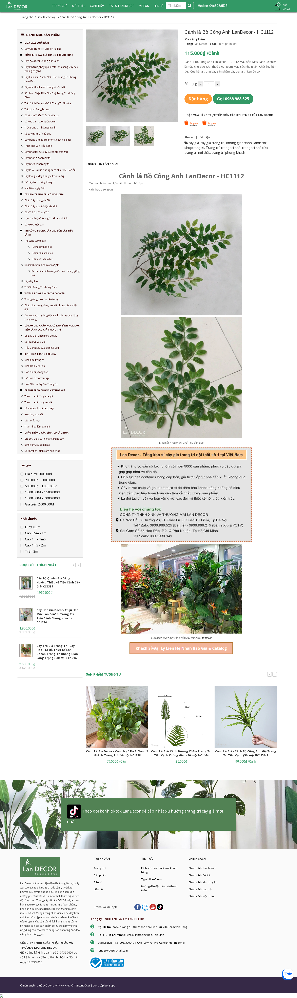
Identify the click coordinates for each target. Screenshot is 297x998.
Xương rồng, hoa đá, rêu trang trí (42, 299)
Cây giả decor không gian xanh (41, 61)
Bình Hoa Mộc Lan (34, 366)
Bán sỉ (97, 882)
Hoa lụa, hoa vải (33, 414)
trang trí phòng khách (228, 152)
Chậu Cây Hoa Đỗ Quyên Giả (40, 206)
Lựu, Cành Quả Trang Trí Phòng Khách (45, 218)
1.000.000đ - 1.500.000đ (42, 492)
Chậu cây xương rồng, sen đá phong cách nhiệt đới (50, 307)
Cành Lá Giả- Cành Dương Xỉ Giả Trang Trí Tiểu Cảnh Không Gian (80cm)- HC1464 (181, 753)
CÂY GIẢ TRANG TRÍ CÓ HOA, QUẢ (44, 194)
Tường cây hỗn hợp (42, 246)
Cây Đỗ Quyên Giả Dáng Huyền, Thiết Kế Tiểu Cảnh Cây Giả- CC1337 (58, 582)
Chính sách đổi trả (199, 875)
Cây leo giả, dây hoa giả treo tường (44, 176)
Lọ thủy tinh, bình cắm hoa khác (42, 451)
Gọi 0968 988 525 (233, 98)
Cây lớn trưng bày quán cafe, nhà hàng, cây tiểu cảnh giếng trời (51, 69)
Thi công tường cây (35, 240)
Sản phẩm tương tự (103, 674)
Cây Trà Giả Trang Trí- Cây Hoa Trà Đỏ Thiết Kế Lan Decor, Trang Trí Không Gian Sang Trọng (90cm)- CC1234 (57, 652)
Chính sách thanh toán (202, 868)
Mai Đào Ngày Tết (34, 188)
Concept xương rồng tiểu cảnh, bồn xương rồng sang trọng (51, 317)
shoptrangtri (194, 147)
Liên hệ (158, 5)
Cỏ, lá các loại (32, 420)
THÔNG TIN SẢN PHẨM (102, 163)
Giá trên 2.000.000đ (39, 504)
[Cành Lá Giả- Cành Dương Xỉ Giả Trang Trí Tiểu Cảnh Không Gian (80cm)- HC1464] (181, 717)
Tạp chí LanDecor (121, 5)
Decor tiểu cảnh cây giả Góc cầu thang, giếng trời (56, 273)
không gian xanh (239, 143)
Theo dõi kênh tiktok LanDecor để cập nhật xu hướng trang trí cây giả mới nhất (145, 816)
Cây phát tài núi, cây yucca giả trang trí (46, 152)
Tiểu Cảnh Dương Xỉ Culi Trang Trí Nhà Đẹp (48, 103)
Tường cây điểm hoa (42, 258)
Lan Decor (206, 638)
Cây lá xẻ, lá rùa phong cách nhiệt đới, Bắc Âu (50, 170)
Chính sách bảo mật (200, 889)
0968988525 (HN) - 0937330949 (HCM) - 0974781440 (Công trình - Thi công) (141, 942)
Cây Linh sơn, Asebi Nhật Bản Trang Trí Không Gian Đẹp (50, 79)
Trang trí (212, 147)
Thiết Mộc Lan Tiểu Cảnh (38, 145)
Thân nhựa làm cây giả (37, 426)
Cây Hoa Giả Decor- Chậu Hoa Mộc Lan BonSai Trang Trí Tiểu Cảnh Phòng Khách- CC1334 (57, 616)
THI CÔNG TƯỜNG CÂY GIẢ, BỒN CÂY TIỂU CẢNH (48, 232)
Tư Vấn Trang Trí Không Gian (40, 287)
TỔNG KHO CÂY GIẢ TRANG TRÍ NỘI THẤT (48, 54)
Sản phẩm (97, 5)
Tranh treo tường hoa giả (38, 396)
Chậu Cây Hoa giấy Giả (37, 200)
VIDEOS (144, 5)
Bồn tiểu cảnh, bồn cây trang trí (42, 265)
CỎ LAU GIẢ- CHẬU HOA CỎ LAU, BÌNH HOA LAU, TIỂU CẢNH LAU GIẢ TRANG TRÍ (52, 327)
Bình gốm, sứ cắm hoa (37, 444)
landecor (259, 143)
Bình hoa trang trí (34, 360)
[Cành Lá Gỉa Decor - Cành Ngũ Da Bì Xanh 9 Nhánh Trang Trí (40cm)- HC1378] (117, 717)
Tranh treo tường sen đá (38, 402)
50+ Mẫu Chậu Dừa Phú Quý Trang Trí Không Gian (49, 95)
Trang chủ (59, 5)
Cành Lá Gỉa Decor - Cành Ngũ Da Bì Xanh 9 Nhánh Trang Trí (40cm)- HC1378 (117, 753)
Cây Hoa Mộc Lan (34, 224)
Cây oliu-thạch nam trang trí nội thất (44, 87)
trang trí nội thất (197, 152)
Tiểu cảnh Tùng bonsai (37, 109)
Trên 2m (31, 551)
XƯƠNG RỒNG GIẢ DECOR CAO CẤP (44, 293)
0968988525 (218, 6)
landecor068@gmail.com (113, 950)
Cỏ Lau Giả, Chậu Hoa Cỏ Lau (40, 335)
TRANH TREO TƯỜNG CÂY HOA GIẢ (44, 390)
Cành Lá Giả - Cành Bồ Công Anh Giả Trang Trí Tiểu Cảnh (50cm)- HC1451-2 (245, 753)
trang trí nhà (230, 147)
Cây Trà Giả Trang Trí (36, 212)
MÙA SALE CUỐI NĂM (36, 42)
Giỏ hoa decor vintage (37, 378)
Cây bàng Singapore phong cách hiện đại (47, 139)
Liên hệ (98, 889)
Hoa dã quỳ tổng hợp (36, 372)
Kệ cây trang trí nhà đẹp (37, 133)
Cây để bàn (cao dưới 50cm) (40, 121)
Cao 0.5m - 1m (35, 533)
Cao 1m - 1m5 (35, 539)
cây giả (194, 143)
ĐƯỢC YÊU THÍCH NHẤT (38, 565)
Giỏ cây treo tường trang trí (39, 182)
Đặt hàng (198, 98)
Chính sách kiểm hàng (202, 896)
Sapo (112, 985)
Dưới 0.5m (32, 527)
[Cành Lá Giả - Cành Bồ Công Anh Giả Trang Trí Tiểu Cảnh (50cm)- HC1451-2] (246, 717)
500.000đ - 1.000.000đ (40, 486)
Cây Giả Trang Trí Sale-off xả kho (42, 49)
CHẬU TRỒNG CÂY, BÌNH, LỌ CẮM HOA (46, 432)
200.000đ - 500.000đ (39, 480)
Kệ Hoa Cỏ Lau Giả (34, 341)
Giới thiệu (78, 5)
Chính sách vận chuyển (203, 882)
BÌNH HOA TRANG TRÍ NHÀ (40, 353)
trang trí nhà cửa (255, 147)
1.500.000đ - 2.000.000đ (42, 498)
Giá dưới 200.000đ (38, 474)
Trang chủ (100, 868)
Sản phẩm (100, 875)
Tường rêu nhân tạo (42, 252)
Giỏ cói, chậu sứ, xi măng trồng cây (44, 438)
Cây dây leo (31, 281)
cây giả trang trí (212, 143)
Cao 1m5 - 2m (35, 545)
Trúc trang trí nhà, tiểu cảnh (40, 127)
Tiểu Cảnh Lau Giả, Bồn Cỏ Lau (41, 348)
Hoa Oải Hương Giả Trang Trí (41, 384)
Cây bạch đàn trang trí (37, 164)
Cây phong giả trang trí (37, 158)
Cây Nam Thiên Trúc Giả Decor (41, 115)
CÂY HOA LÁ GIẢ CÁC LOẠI (39, 408)
